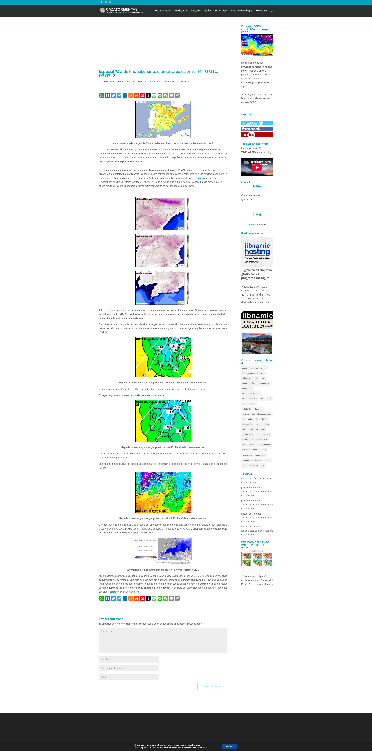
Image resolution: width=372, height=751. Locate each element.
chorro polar (247, 388)
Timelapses (221, 11)
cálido (269, 399)
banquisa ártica (248, 373)
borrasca (260, 373)
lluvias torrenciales (257, 429)
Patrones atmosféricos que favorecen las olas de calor (257, 491)
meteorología (247, 435)
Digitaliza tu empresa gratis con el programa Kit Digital (256, 274)
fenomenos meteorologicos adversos (257, 414)
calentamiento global (250, 378)
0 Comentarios (182, 81)
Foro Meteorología (241, 11)
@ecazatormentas (250, 195)
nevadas (266, 435)
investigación (247, 424)
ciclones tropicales (249, 399)
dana (244, 404)
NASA (258, 435)
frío (243, 419)
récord (255, 450)
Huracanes (261, 11)
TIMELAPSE (248, 152)
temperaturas (260, 455)
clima (262, 399)
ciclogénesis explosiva (251, 394)
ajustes (206, 747)
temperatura (247, 455)
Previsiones (161, 11)
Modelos (179, 11)
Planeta (253, 445)
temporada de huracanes (252, 460)
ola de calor (262, 440)
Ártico (263, 465)
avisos (263, 368)
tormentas (254, 465)
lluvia (267, 424)
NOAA (252, 440)
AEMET (245, 368)
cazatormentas (264, 383)
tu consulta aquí (265, 584)
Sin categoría (168, 81)
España (252, 404)
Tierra (244, 465)
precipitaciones (265, 445)
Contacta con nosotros (255, 302)
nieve (244, 440)
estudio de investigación (252, 409)
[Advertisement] (163, 46)
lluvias (244, 429)
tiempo (268, 460)
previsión (246, 450)
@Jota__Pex (248, 199)
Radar (207, 11)
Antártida (254, 368)
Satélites (196, 11)
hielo (250, 419)
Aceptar (229, 746)
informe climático (261, 419)
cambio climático (249, 383)
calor (264, 378)
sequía (263, 450)
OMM (244, 445)
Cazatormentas (109, 81)
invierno (259, 424)
